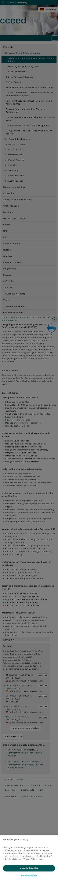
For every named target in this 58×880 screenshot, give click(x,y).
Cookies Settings (29, 875)
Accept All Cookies (29, 868)
